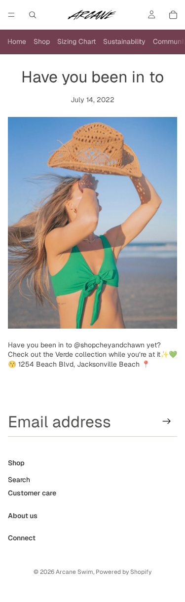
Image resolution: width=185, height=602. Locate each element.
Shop (42, 41)
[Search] (32, 15)
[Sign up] (166, 421)
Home (16, 41)
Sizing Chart (76, 41)
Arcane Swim (74, 572)
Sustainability (124, 41)
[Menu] (11, 14)
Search (19, 479)
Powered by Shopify (123, 572)
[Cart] (173, 15)
